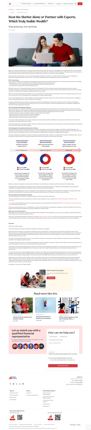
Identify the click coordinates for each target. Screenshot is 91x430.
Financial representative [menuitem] (32, 395)
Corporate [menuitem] (28, 393)
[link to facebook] (10, 384)
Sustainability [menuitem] (13, 399)
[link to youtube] (23, 384)
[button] (76, 3)
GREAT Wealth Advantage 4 (62, 199)
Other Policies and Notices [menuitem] (49, 424)
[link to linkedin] (20, 384)
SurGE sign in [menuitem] (46, 406)
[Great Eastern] (10, 3)
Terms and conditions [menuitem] (13, 424)
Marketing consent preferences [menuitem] (26, 424)
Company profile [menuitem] (14, 393)
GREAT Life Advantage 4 (66, 203)
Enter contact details (63, 365)
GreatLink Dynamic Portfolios (45, 216)
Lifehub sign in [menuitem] (46, 404)
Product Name (51, 352)
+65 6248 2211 (78, 384)
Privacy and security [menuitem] (38, 424)
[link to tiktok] (17, 384)
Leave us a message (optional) (55, 342)
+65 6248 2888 (78, 382)
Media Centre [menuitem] (13, 397)
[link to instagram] (13, 384)
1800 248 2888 (78, 380)
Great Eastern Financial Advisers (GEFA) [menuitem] (48, 397)
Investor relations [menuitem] (14, 395)
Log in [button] (80, 3)
